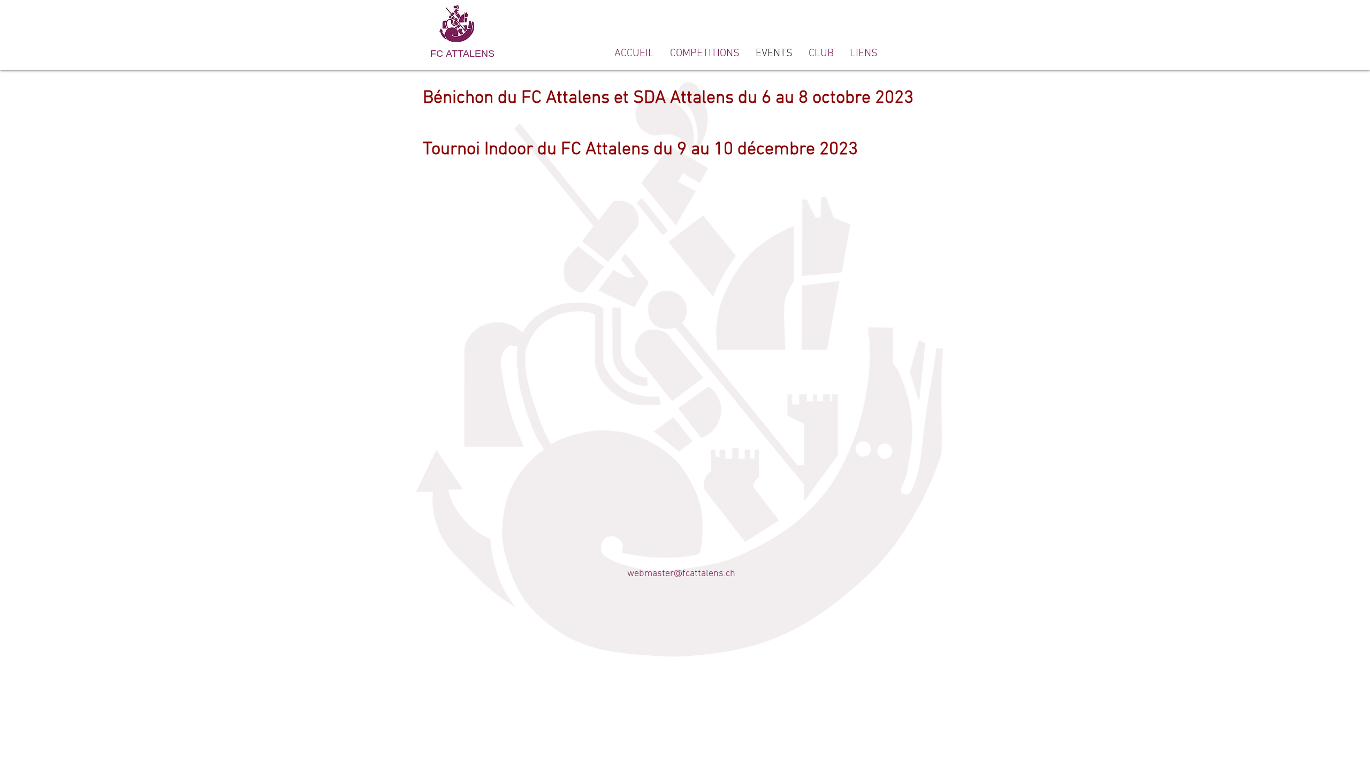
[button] (821, 54)
